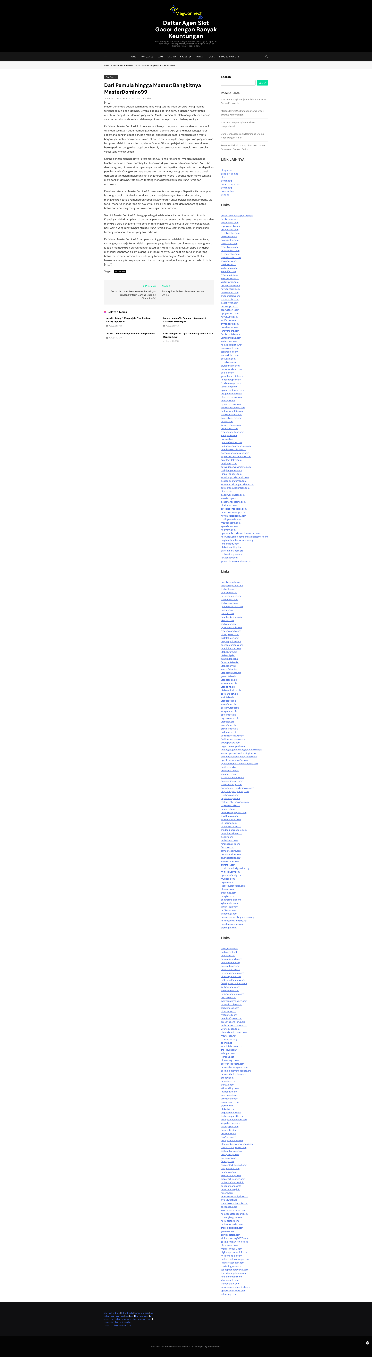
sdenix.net (226, 1042)
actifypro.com (228, 320)
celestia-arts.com (230, 969)
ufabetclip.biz (228, 655)
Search (226, 77)
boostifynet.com (229, 302)
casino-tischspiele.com (233, 1074)
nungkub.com (228, 896)
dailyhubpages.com (231, 470)
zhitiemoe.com (228, 892)
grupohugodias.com (231, 833)
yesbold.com (227, 613)
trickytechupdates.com (233, 1273)
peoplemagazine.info (232, 585)
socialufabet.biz (229, 693)
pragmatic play (129, 1319)
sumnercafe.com (230, 861)
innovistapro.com (230, 330)
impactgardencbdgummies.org (237, 917)
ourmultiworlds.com (231, 959)
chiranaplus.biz (229, 1206)
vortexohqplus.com (231, 337)
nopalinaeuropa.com (232, 924)
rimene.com (227, 1192)
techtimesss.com (230, 1007)
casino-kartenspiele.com (234, 1067)
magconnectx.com (230, 522)
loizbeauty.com (229, 1091)
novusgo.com (228, 400)
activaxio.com (228, 358)
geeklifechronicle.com (232, 376)
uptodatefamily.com (231, 875)
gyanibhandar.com (231, 648)
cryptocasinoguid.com (233, 746)
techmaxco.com (229, 351)
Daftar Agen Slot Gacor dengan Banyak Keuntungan (186, 29)
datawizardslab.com (231, 369)
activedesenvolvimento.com (236, 466)
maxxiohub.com (229, 274)
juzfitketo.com (228, 910)
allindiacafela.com (230, 1234)
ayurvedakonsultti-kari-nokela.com (239, 763)
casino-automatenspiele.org (236, 1070)
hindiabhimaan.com (231, 1276)
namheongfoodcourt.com (234, 1213)
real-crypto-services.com (235, 801)
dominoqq (226, 180)
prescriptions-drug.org (233, 1021)
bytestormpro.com (231, 404)
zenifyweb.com (229, 435)
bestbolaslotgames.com (233, 480)
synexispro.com (229, 526)
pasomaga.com (229, 913)
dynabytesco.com (230, 362)
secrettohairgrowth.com (233, 1147)
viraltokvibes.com (230, 1028)
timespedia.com (229, 1098)
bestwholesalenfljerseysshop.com (239, 756)
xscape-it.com (228, 774)
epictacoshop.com (231, 1175)
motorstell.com (229, 1014)
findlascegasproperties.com (236, 445)
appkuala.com (228, 1133)
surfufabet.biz (228, 697)
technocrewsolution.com (234, 1025)
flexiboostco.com (230, 219)
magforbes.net (228, 1035)
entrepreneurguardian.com (235, 487)
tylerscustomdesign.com (234, 1000)
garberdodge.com (230, 986)
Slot (160, 56)
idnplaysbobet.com (231, 473)
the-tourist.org (229, 1049)
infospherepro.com (231, 379)
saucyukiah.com (229, 948)
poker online (227, 191)
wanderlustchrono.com (233, 407)
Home (133, 56)
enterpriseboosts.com (232, 1063)
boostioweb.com (229, 222)
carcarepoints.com (231, 826)
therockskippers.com (232, 1227)
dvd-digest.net (229, 1199)
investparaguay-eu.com (233, 812)
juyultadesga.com (230, 798)
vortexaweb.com (229, 281)
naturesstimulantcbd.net (234, 920)
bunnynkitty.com (230, 1154)
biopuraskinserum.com (233, 1178)
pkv (223, 177)
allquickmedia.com (231, 1112)
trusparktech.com (230, 295)
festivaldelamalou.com (233, 980)
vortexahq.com (229, 267)
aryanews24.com (230, 770)
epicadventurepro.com (233, 390)
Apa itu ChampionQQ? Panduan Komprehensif (130, 333)
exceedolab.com (229, 355)
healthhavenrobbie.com (233, 449)
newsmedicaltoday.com (233, 515)
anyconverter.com (230, 1095)
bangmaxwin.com (230, 1168)
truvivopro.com (229, 260)
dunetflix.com (228, 864)
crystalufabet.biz (230, 718)
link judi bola (127, 1313)
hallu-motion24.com (232, 1224)
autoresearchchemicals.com (236, 1287)
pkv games (120, 271)
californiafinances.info (232, 1182)
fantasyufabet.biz (230, 662)
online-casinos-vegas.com (235, 1259)
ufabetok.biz (227, 721)
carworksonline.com (231, 1004)
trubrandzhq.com (230, 299)
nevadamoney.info (230, 1189)
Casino (172, 56)
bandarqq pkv (142, 1316)
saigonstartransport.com (234, 1164)
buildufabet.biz (229, 732)
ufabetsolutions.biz (231, 690)
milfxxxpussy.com (230, 871)
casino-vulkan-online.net (234, 1241)
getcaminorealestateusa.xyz (236, 561)
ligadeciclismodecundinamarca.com (240, 533)
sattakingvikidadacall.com (235, 477)
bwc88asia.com (229, 815)
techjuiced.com (229, 623)
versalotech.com (229, 348)
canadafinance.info (231, 1185)
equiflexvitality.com (231, 459)
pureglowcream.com (232, 1140)
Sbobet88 (186, 56)
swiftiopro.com (229, 341)
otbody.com (227, 1077)
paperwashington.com (233, 494)
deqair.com (227, 836)
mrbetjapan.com (229, 1126)
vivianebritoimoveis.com (234, 1032)
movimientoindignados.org (235, 868)
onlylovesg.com (229, 463)
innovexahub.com (230, 250)
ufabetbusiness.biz (231, 672)
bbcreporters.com (230, 742)
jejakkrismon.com (230, 1102)
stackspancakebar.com (233, 1210)
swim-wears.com (230, 990)
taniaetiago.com (229, 906)
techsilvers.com (229, 840)
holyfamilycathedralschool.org (237, 540)
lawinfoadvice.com (231, 854)
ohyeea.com (227, 889)
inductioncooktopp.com (233, 512)
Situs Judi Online (229, 56)
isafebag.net (227, 1056)
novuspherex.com (230, 288)
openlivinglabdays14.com (234, 760)
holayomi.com (228, 529)
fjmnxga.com (227, 1161)
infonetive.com (228, 1171)
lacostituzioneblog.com (233, 885)
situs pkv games (229, 173)
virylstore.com (228, 1011)
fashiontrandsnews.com (233, 739)
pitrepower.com (229, 1245)
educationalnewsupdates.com (237, 215)
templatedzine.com (231, 850)
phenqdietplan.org (230, 857)
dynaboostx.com (230, 323)
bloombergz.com (230, 1060)
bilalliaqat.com (229, 505)
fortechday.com (229, 557)
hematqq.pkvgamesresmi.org (117, 1325)
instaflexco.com (229, 327)
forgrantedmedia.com (232, 993)
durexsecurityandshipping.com (237, 788)
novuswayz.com (229, 316)
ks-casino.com (229, 822)
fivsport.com (227, 847)
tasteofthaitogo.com (231, 1151)
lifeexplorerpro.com (231, 397)
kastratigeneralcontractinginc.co (238, 753)
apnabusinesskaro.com (233, 1290)
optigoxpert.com (229, 313)
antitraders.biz (228, 767)
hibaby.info (226, 491)
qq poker (116, 1319)
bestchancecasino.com (233, 501)
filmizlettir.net (228, 955)
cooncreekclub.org (230, 962)
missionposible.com (231, 1255)
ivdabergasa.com (230, 795)
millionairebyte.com (231, 554)
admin (110, 98)
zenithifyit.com (228, 271)
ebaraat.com (227, 620)
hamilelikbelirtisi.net (231, 344)
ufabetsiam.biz (228, 665)
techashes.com (229, 589)
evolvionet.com (229, 236)
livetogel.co (227, 439)
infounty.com (228, 808)
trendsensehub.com (231, 414)
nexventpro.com (229, 306)
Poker (199, 56)
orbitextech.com (229, 428)
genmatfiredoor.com (231, 442)
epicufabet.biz (228, 714)
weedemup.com (229, 498)
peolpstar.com (228, 997)
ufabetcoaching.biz (231, 547)
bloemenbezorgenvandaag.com (237, 1144)
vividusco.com (228, 264)
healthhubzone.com (231, 617)
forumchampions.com (232, 973)
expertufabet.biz (229, 658)
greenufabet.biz (229, 676)
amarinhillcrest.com (231, 1046)
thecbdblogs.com (230, 1283)
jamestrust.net (228, 1081)
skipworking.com (230, 1088)
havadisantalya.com (231, 596)
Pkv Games (147, 56)
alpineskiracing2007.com (234, 1238)
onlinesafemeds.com (232, 644)
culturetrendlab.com (232, 411)
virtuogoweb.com (230, 634)
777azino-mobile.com (232, 777)
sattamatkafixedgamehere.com (237, 484)
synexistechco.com (231, 257)
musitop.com (228, 878)
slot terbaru (114, 1313)
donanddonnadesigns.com (235, 452)
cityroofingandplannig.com (235, 791)
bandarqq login (141, 1313)
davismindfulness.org (232, 550)
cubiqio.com (227, 372)
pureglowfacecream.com (234, 1119)
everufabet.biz (228, 725)
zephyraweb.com (230, 278)
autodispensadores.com (234, 508)
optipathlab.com (229, 229)
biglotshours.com (230, 637)
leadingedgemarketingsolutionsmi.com (241, 749)
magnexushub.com (231, 630)
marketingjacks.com (231, 1266)
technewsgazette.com (232, 1116)
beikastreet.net (229, 952)
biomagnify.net (229, 927)
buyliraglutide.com (231, 641)
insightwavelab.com (231, 393)
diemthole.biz (228, 1105)
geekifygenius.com (231, 425)
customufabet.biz (230, 707)
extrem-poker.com (231, 819)
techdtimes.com (229, 599)
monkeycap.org (229, 1039)
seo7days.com (228, 1137)
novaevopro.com (229, 292)
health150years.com (231, 1018)
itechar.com (227, 610)
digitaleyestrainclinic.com (234, 1252)
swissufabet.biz (229, 669)
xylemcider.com (229, 903)
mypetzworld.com (230, 805)
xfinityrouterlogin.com (232, 1262)
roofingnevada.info (230, 519)
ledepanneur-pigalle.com (234, 1196)
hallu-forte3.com (230, 1220)
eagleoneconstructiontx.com (236, 456)
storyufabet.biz (229, 711)
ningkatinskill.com (230, 843)
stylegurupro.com (230, 365)
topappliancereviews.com (234, 1269)
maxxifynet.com (229, 247)
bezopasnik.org (229, 1158)
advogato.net (228, 1053)
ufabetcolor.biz (229, 679)
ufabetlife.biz (228, 686)
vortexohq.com (229, 386)
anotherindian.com (231, 899)
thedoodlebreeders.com (234, 829)
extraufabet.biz (229, 683)
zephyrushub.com (230, 226)
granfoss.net (227, 1231)
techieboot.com (229, 603)
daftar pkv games (230, 184)
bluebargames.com (231, 976)
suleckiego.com (229, 1294)
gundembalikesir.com (232, 606)
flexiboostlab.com (230, 334)
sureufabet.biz (228, 704)
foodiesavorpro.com (231, 383)
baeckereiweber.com (232, 582)
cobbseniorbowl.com (232, 781)
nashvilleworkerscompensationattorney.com (244, 536)
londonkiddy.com (230, 543)
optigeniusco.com (230, 285)
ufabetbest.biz (228, 700)
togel (211, 56)
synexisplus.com (229, 240)
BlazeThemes (214, 1346)
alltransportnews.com (232, 735)
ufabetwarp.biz (229, 651)
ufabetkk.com (228, 1109)
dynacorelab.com (230, 254)
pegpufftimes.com (230, 966)
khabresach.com (229, 1280)
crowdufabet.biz (229, 728)
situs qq (225, 194)
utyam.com (227, 882)
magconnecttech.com (232, 432)
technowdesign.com (231, 784)
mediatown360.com (231, 1248)
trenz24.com (227, 1084)
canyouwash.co (229, 592)
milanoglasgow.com (231, 1217)
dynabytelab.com (230, 233)
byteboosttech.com (231, 627)
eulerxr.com (227, 421)
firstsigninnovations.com (234, 983)
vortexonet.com (229, 243)
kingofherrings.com (231, 1123)
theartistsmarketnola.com (234, 1203)
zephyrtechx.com (230, 309)
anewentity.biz (228, 1130)
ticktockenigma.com (231, 418)
